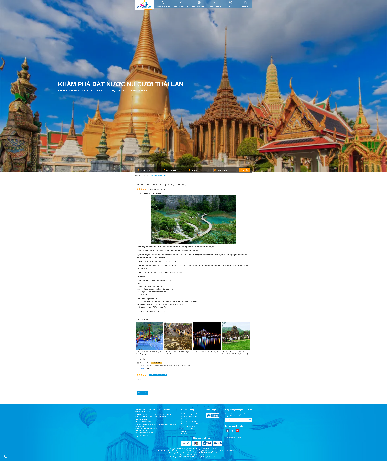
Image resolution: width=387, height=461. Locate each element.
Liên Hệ (245, 6)
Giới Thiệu (184, 434)
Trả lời (142, 368)
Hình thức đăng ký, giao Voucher (190, 414)
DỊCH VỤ (230, 6)
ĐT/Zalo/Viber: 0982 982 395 (149, 428)
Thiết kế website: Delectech (233, 437)
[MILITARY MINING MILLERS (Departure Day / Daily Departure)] (149, 336)
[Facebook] (227, 430)
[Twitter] (232, 430)
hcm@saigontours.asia (146, 421)
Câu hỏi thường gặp (187, 419)
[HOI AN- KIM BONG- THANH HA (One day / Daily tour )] (178, 336)
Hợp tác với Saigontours (188, 421)
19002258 (145, 419)
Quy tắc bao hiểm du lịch (188, 426)
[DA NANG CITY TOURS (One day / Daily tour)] (207, 336)
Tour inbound (215, 6)
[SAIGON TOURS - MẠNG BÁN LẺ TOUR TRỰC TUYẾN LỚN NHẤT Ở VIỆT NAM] (144, 4)
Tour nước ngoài (181, 6)
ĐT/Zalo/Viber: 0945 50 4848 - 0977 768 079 (153, 417)
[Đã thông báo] (212, 417)
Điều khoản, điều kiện (187, 429)
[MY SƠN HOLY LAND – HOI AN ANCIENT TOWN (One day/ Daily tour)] (236, 336)
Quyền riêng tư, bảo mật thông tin (191, 424)
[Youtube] (237, 430)
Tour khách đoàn (199, 6)
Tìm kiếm (244, 170)
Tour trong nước (163, 6)
